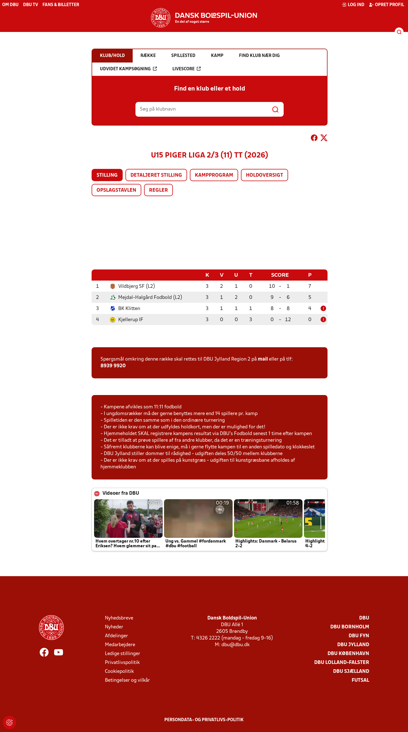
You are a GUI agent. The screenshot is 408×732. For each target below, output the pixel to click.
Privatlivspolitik (122, 662)
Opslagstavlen (116, 190)
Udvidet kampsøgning (125, 69)
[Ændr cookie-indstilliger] (9, 722)
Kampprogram (214, 175)
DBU (364, 618)
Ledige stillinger (122, 653)
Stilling (107, 175)
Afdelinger (116, 636)
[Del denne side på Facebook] (314, 138)
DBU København (348, 653)
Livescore (183, 69)
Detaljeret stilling (156, 175)
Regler (158, 190)
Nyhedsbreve (119, 618)
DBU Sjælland (351, 671)
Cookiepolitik (119, 671)
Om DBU (10, 5)
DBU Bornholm (349, 627)
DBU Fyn (359, 636)
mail (263, 359)
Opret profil (389, 5)
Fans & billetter (60, 5)
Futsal (360, 680)
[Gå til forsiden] (204, 18)
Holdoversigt (264, 175)
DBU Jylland (353, 645)
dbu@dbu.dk (235, 645)
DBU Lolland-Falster (341, 662)
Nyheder (114, 627)
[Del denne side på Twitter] (324, 138)
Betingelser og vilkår (127, 680)
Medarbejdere (120, 645)
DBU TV (30, 5)
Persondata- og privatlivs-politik (204, 720)
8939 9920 (113, 366)
